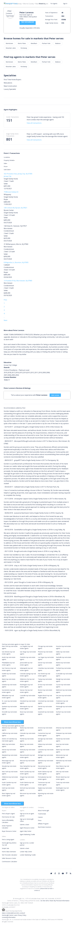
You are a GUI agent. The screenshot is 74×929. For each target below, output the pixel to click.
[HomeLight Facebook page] (55, 873)
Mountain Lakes (11, 48)
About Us (42, 3)
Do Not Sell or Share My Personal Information (54, 901)
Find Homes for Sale (8, 817)
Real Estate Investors (44, 827)
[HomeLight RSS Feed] (70, 873)
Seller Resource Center (9, 858)
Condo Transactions (12, 117)
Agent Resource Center (27, 828)
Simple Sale (5, 848)
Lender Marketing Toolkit (28, 855)
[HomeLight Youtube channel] (62, 873)
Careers (40, 817)
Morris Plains (22, 43)
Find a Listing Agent (8, 839)
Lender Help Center (26, 852)
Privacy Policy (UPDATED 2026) (30, 901)
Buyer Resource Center (9, 831)
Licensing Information (9, 917)
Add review (55, 395)
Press (39, 820)
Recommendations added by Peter (14, 408)
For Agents (53, 3)
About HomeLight (43, 810)
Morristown (9, 43)
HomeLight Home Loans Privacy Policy (14, 915)
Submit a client (24, 824)
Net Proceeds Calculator (9, 855)
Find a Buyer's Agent (8, 813)
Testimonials (42, 814)
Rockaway (24, 48)
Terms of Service (12, 901)
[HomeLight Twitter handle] (51, 873)
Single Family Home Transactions (12, 135)
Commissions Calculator (9, 861)
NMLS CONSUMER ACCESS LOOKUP (13, 913)
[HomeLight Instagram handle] (59, 873)
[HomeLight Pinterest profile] (66, 873)
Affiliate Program (43, 824)
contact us (37, 890)
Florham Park (46, 43)
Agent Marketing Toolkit (27, 834)
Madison (58, 43)
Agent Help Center (25, 831)
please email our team (46, 888)
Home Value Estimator (9, 852)
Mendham (34, 43)
